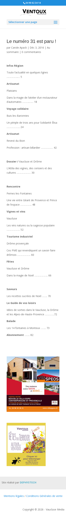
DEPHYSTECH (28, 482)
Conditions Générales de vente (44, 496)
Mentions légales (14, 496)
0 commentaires (31, 52)
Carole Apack (19, 47)
